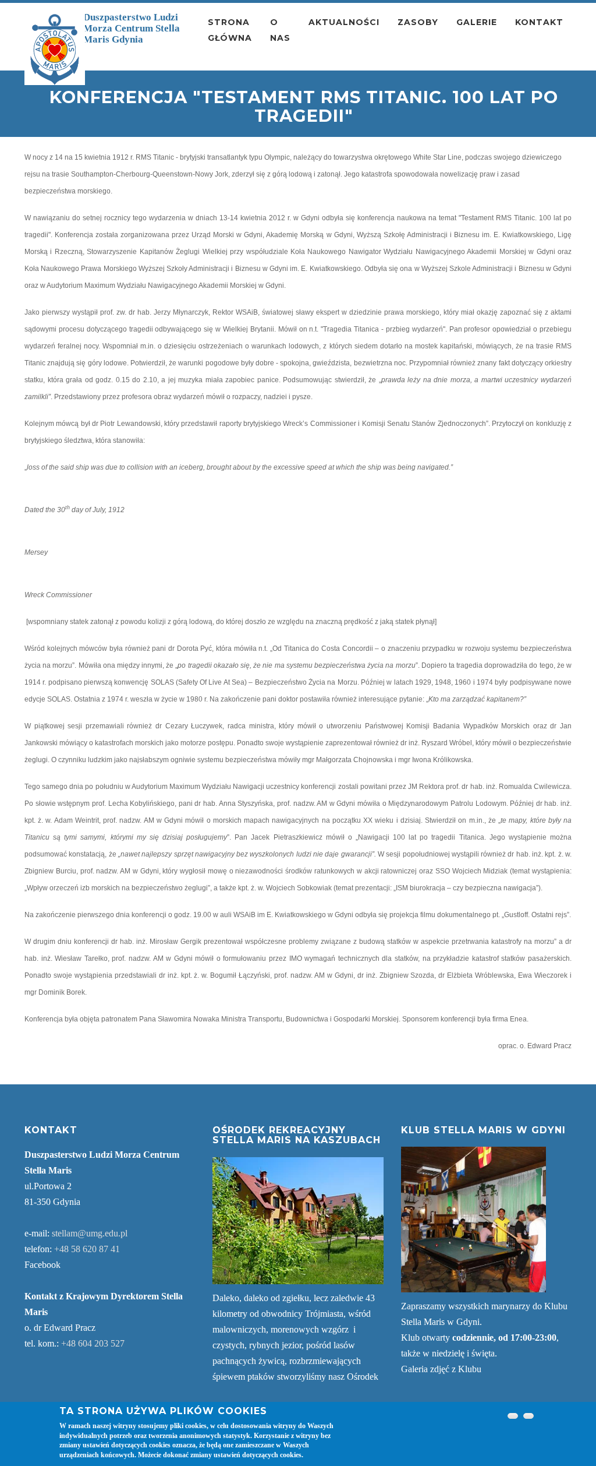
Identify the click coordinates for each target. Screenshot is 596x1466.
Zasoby (418, 22)
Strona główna (230, 30)
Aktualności (343, 22)
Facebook (42, 1265)
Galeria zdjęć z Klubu (441, 1369)
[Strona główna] (54, 49)
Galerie (476, 22)
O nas (280, 30)
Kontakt (539, 22)
